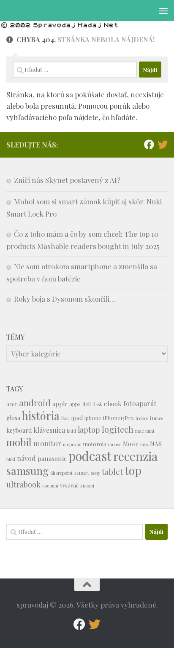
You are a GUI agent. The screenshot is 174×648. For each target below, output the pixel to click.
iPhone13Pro (118, 417)
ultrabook (23, 484)
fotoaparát (139, 403)
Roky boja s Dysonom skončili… (64, 298)
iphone (92, 417)
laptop (89, 429)
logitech (117, 429)
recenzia (135, 456)
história (41, 415)
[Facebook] (149, 144)
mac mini (144, 431)
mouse (114, 444)
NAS (156, 444)
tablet (112, 471)
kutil (71, 431)
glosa (13, 418)
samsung (27, 470)
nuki (10, 459)
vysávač (69, 485)
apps (75, 403)
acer (11, 403)
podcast (89, 455)
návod (26, 458)
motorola (94, 443)
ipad (77, 418)
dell (86, 403)
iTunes (156, 418)
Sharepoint (61, 473)
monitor (47, 443)
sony (95, 473)
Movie (131, 444)
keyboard (19, 430)
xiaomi (87, 485)
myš (144, 444)
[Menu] (163, 10)
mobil (19, 442)
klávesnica (49, 430)
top (133, 470)
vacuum (50, 485)
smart (81, 472)
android (35, 402)
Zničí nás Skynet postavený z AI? (67, 180)
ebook (113, 403)
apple (60, 404)
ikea (65, 418)
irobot (142, 418)
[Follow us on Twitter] (163, 144)
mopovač (72, 444)
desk (97, 404)
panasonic (52, 458)
